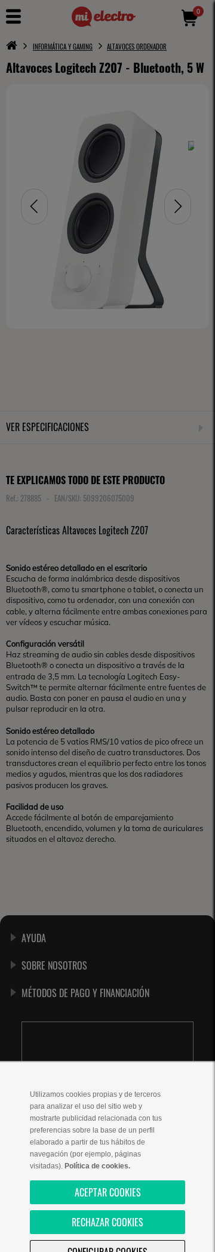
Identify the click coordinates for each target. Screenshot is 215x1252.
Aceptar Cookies (108, 1192)
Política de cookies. (97, 1166)
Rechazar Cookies (107, 1222)
